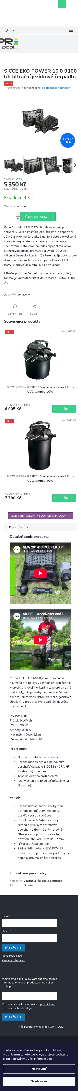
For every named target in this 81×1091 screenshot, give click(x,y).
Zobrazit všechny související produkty (40, 516)
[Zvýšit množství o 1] (18, 214)
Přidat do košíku (36, 217)
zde (49, 1059)
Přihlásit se (13, 948)
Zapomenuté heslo (13, 960)
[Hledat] (6, 30)
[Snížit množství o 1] (18, 218)
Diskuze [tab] (23, 527)
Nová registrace (12, 956)
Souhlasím (39, 1081)
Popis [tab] (12, 527)
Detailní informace (15, 294)
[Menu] (71, 30)
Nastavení (39, 1069)
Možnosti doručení (15, 206)
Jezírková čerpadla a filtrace (43, 881)
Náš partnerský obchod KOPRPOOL (40, 1027)
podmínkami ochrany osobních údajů (28, 1006)
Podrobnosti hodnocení (56, 87)
